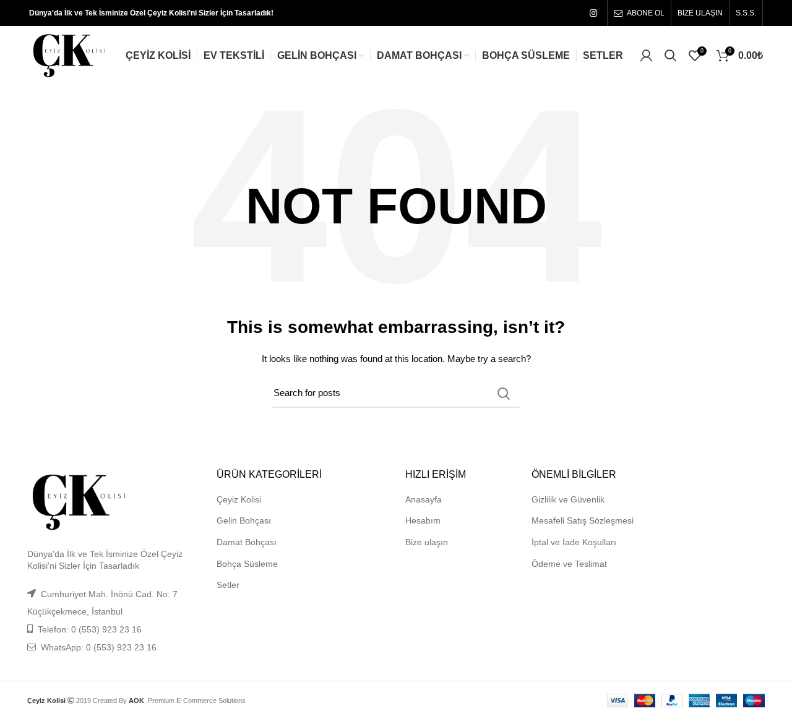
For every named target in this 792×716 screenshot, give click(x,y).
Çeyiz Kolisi (239, 499)
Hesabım (423, 520)
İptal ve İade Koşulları (574, 542)
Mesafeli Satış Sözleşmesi (583, 520)
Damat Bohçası (247, 542)
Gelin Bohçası (244, 520)
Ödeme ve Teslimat (569, 564)
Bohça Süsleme (247, 564)
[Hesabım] (646, 55)
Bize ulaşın (426, 542)
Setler (228, 585)
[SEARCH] (503, 393)
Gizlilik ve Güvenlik (568, 499)
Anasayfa (423, 499)
